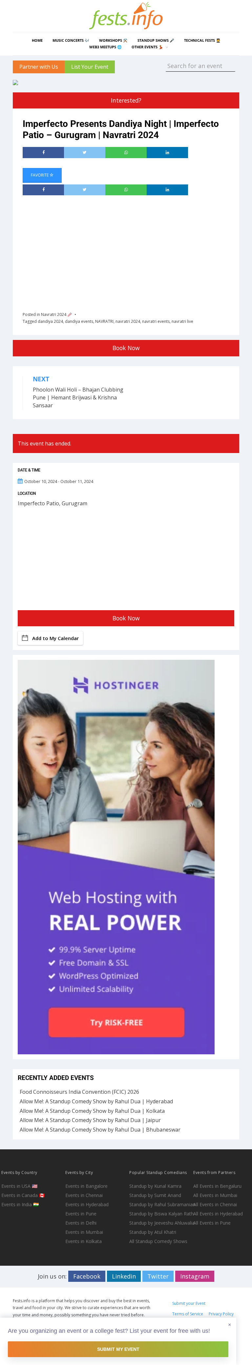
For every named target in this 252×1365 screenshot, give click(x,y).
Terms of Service (187, 1314)
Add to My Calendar (55, 638)
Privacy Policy (221, 1314)
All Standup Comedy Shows (158, 1241)
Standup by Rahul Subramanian (160, 1204)
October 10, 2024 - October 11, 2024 (58, 481)
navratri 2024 (128, 321)
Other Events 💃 (147, 46)
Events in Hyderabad (87, 1204)
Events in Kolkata (83, 1241)
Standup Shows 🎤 (155, 40)
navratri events (156, 321)
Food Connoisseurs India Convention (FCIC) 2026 (79, 1091)
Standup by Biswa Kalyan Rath (160, 1213)
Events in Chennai (84, 1195)
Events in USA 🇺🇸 (19, 1186)
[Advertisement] (137, 251)
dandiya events (79, 321)
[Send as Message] (126, 152)
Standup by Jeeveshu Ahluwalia (160, 1223)
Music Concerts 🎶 (70, 40)
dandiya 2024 (50, 321)
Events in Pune (80, 1213)
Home (37, 40)
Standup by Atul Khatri (152, 1232)
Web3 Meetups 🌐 (105, 46)
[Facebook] (43, 152)
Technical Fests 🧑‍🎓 (202, 40)
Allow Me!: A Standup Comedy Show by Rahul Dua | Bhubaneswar (100, 1129)
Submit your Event (188, 1303)
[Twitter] (84, 152)
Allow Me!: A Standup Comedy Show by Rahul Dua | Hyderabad (96, 1101)
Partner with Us (38, 66)
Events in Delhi (80, 1223)
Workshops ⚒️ (113, 40)
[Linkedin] (167, 152)
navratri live (182, 321)
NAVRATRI (104, 321)
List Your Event (89, 66)
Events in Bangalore (86, 1186)
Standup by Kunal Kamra (155, 1186)
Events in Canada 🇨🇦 (23, 1195)
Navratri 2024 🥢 (56, 314)
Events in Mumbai (84, 1232)
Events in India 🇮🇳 (20, 1204)
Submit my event (118, 1349)
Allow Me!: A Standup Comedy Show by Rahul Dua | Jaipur (90, 1120)
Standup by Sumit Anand (155, 1195)
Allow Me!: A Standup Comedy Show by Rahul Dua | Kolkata (92, 1110)
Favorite (40, 175)
